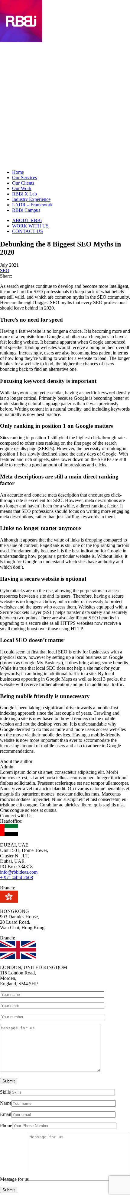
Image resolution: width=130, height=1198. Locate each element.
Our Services (24, 177)
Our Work (21, 188)
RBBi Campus (26, 210)
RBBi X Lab (24, 193)
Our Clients (23, 183)
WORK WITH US (30, 225)
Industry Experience (31, 199)
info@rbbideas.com (18, 872)
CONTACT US (27, 231)
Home (18, 172)
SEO (4, 270)
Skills (5, 1092)
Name (5, 1103)
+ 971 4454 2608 (16, 877)
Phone (6, 1125)
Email (5, 1114)
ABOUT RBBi (27, 220)
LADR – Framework (32, 204)
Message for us (14, 1179)
